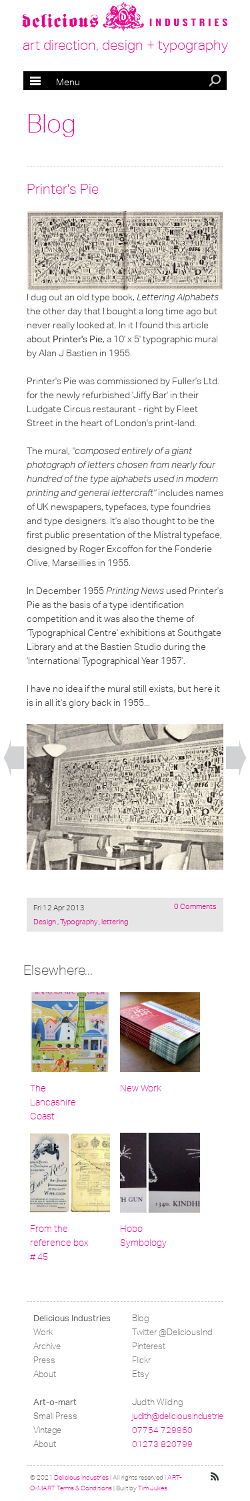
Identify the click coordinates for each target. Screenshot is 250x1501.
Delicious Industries (72, 1318)
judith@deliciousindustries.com (189, 1416)
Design (45, 921)
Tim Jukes (152, 1488)
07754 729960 (162, 1430)
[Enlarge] (125, 250)
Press (44, 1360)
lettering (114, 921)
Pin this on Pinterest (39, 223)
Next (236, 758)
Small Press (55, 1416)
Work (43, 1332)
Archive (47, 1346)
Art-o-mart (55, 1402)
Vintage (47, 1430)
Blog (51, 124)
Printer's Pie (63, 188)
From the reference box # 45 (59, 1243)
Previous (14, 758)
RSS (215, 1477)
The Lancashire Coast (53, 1102)
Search (216, 82)
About (44, 1374)
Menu (55, 82)
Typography (79, 921)
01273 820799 (162, 1444)
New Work (140, 1088)
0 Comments (195, 906)
